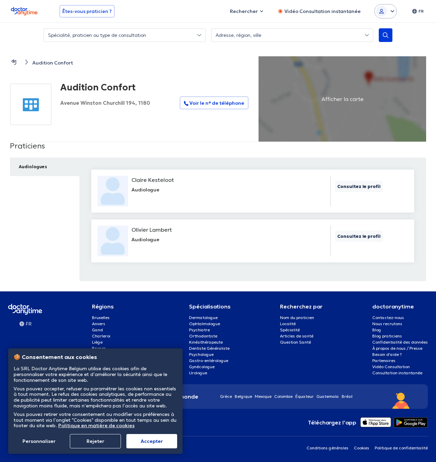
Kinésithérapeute (206, 342)
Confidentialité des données (400, 342)
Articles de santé (296, 335)
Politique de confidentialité (401, 447)
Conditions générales (327, 447)
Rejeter (95, 441)
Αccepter (152, 441)
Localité (288, 323)
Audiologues (33, 167)
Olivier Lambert (151, 229)
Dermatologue (203, 317)
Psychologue (201, 354)
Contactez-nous (388, 317)
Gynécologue (202, 366)
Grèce (226, 396)
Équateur (304, 396)
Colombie (283, 396)
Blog (376, 329)
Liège (97, 342)
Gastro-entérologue (208, 360)
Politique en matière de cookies (96, 425)
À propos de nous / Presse (397, 348)
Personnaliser (39, 441)
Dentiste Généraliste (209, 348)
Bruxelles (101, 317)
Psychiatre (199, 329)
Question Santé (295, 342)
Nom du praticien (297, 317)
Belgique (243, 396)
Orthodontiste (203, 335)
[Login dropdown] (385, 11)
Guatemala (327, 396)
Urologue (198, 372)
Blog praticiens (387, 335)
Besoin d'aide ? (387, 354)
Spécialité (290, 329)
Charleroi (101, 335)
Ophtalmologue (204, 323)
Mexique (263, 396)
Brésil (347, 396)
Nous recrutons (387, 323)
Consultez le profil (358, 186)
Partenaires (383, 360)
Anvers (98, 323)
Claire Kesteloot (152, 179)
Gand (97, 329)
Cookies (361, 447)
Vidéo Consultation (391, 366)
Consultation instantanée (397, 372)
